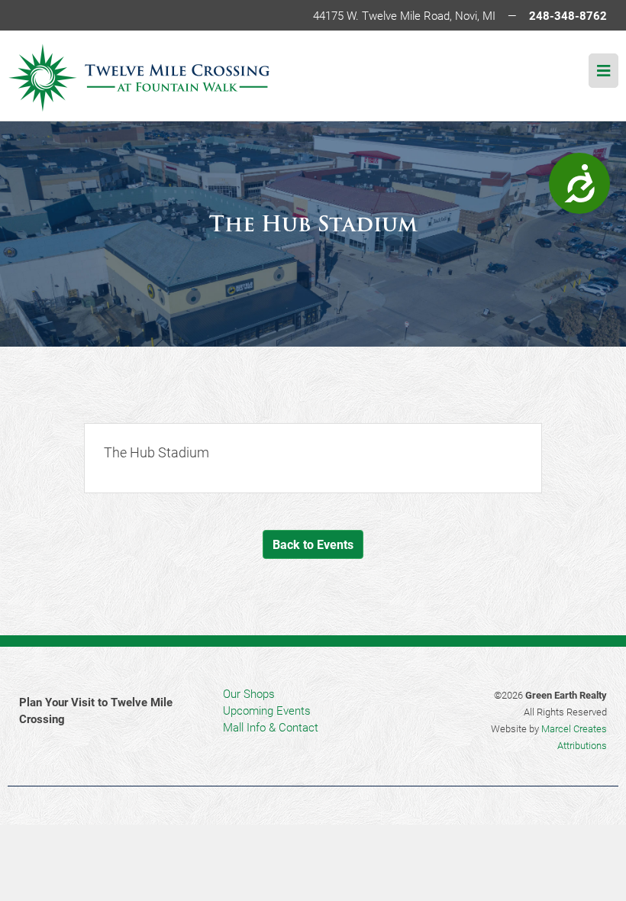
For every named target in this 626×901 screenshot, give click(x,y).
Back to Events (313, 544)
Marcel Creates (574, 728)
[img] (603, 70)
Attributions (582, 745)
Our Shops (249, 693)
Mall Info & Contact (270, 727)
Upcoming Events (267, 710)
